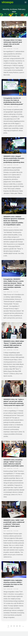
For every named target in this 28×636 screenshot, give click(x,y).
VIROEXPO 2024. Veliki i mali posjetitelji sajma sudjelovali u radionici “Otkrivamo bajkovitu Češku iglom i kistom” (14, 524)
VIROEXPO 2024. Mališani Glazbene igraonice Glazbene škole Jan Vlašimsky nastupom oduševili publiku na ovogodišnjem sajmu (14, 220)
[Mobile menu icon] (25, 2)
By (9, 48)
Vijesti (5, 48)
